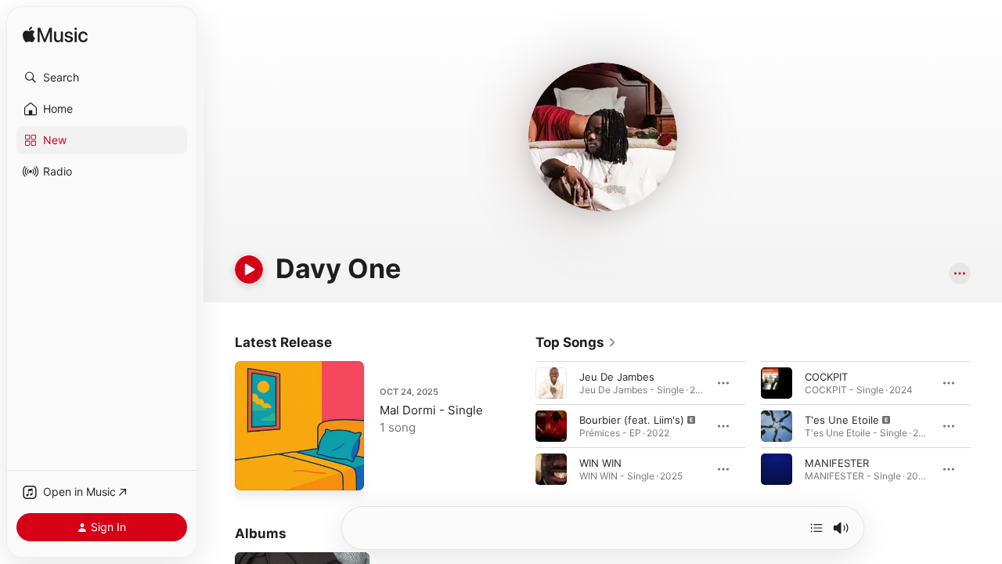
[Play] (249, 269)
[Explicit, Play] (551, 426)
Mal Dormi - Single (431, 410)
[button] (101, 77)
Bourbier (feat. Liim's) (631, 420)
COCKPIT (826, 377)
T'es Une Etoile (842, 420)
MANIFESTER (837, 463)
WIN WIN (600, 463)
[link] (576, 342)
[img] (55, 36)
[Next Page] (986, 426)
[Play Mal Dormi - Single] (254, 471)
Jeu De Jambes (616, 377)
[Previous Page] (520, 426)
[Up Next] (816, 528)
